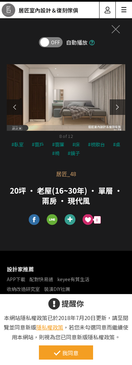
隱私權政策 (49, 327)
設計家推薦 (20, 269)
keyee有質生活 (73, 279)
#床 (76, 144)
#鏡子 (74, 153)
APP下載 (16, 279)
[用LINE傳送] (52, 219)
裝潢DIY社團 (57, 289)
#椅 (56, 153)
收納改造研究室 (23, 289)
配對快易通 (41, 279)
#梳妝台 (96, 144)
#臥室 (18, 144)
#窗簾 (58, 144)
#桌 (116, 144)
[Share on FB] (34, 219)
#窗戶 (38, 144)
